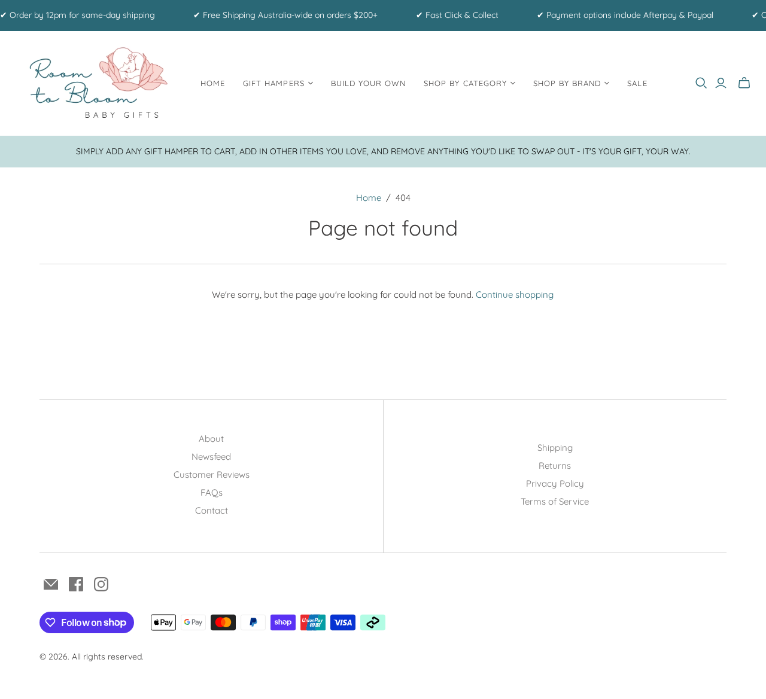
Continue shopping (515, 294)
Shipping (555, 447)
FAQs (211, 492)
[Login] (721, 83)
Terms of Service (555, 501)
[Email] (51, 584)
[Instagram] (101, 584)
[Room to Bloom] (99, 83)
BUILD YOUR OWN (368, 83)
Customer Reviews (212, 474)
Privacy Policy (555, 483)
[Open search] (701, 83)
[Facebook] (76, 584)
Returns (555, 465)
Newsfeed (211, 456)
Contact (211, 510)
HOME (212, 83)
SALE (637, 83)
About (211, 438)
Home (368, 197)
